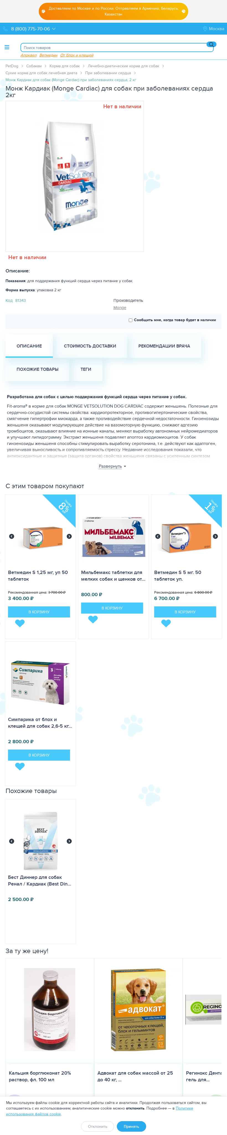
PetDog (12, 66)
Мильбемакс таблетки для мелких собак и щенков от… (113, 575)
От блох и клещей (76, 55)
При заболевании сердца (108, 73)
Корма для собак (65, 66)
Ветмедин (48, 55)
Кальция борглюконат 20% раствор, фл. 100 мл (40, 1076)
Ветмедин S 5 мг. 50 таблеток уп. (177, 575)
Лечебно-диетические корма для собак (123, 66)
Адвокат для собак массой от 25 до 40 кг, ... (135, 1076)
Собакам (34, 66)
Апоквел (28, 55)
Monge (120, 307)
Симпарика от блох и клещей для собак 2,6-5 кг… (40, 722)
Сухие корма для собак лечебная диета (41, 73)
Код (9, 300)
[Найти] (211, 44)
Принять (131, 1126)
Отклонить (97, 1126)
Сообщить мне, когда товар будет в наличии (175, 320)
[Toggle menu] (7, 47)
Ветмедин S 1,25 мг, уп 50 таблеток (38, 575)
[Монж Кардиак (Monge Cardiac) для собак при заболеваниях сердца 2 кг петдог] (73, 176)
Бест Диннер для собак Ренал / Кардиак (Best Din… (39, 880)
